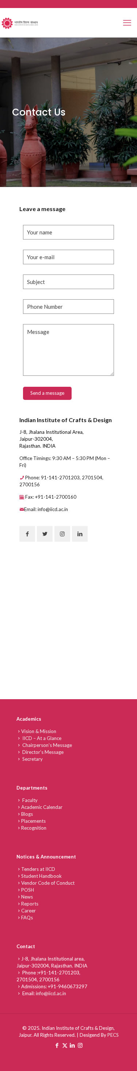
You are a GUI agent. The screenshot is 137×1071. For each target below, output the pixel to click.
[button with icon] (27, 534)
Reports (29, 904)
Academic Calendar (41, 807)
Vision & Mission (38, 731)
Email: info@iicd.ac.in (46, 509)
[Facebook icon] (57, 1045)
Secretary (32, 759)
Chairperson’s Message (46, 745)
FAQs (27, 917)
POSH (27, 890)
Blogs (27, 814)
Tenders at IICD (38, 869)
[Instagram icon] (80, 1045)
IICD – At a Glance (41, 738)
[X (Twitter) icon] (65, 1045)
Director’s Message (42, 752)
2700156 (49, 979)
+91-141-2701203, (59, 972)
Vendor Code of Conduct (48, 883)
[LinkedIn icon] (72, 1045)
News (27, 897)
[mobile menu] (127, 22)
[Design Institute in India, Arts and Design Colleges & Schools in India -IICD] (20, 22)
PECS (113, 1035)
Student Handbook (41, 876)
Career (28, 911)
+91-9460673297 (67, 986)
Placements (33, 821)
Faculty (29, 800)
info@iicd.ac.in (51, 993)
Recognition (33, 828)
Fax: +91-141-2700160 (50, 497)
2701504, (27, 979)
